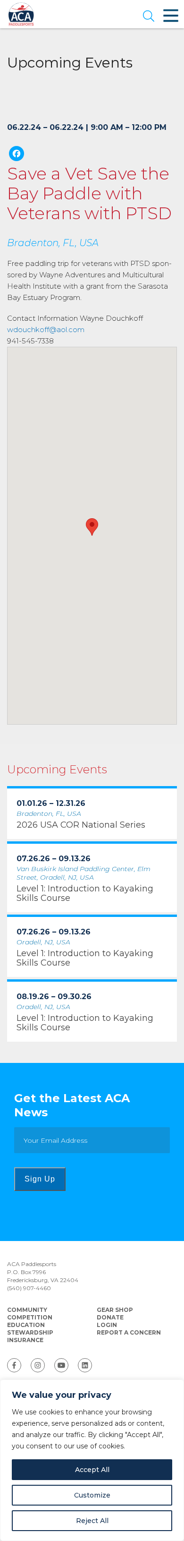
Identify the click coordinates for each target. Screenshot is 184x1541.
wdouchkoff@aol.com (45, 329)
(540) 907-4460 (29, 1288)
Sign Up (40, 1179)
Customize (92, 1495)
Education (26, 1324)
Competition (29, 1317)
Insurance (25, 1340)
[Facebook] (16, 154)
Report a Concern (129, 1332)
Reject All (92, 1520)
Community (27, 1309)
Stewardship (30, 1332)
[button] (148, 17)
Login (107, 1324)
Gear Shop (115, 1309)
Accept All (92, 1469)
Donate (110, 1317)
